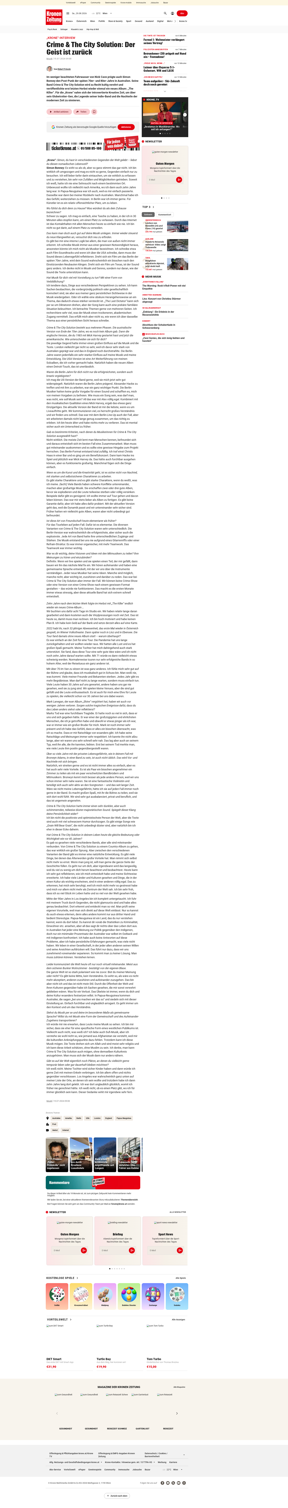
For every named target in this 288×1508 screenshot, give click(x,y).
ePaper (83, 3)
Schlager (64, 29)
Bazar (165, 3)
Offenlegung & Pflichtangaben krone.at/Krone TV (71, 1455)
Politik (102, 21)
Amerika (68, 1118)
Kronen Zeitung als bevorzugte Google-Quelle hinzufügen (93, 127)
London (97, 1118)
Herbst (55, 1130)
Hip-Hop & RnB (93, 29)
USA (87, 1118)
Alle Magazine (179, 1387)
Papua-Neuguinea (124, 1118)
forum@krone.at (119, 1204)
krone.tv (183, 21)
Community (95, 3)
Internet (65, 1130)
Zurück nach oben (117, 1495)
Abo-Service (55, 1469)
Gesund (138, 21)
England (108, 1118)
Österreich (81, 21)
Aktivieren (126, 127)
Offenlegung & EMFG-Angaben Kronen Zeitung (116, 1455)
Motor (170, 21)
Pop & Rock (52, 29)
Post (54, 1124)
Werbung (162, 1462)
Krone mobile (126, 3)
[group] (57, 1154)
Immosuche (141, 3)
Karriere (173, 1462)
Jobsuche (155, 3)
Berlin (78, 1118)
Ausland (150, 21)
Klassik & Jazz (77, 29)
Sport (128, 21)
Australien (56, 1118)
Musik (49, 58)
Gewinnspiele (110, 3)
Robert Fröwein (64, 69)
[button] (175, 21)
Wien (92, 21)
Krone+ (69, 21)
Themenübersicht (129, 1200)
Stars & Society (115, 21)
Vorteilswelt (70, 3)
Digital (160, 21)
